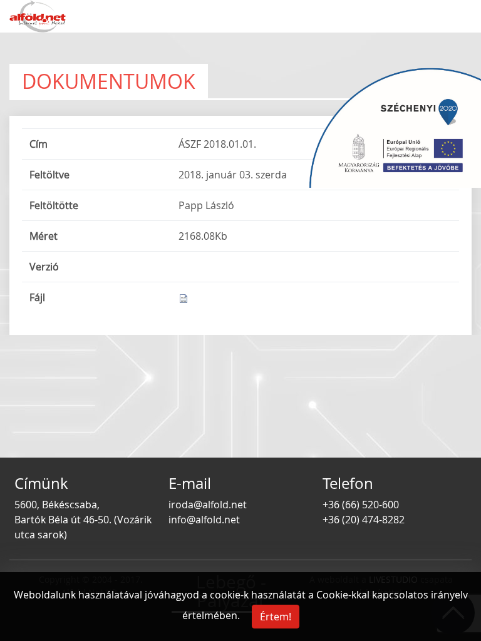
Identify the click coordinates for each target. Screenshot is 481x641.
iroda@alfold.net (207, 504)
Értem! (275, 616)
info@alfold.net (204, 519)
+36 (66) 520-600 (361, 504)
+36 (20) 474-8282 (364, 519)
